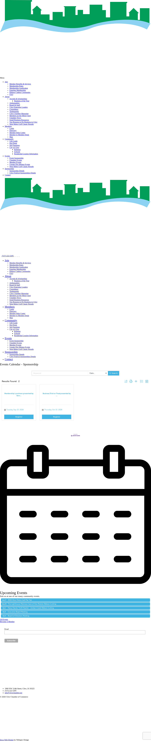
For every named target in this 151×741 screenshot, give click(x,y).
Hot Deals (13, 143)
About (7, 97)
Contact (7, 175)
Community (9, 139)
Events (7, 156)
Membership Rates (16, 86)
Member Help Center (17, 133)
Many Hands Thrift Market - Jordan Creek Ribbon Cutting (31, 608)
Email (6, 629)
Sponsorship (9, 169)
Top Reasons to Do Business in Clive (23, 122)
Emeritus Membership (17, 90)
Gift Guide (13, 141)
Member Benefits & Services (20, 84)
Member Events (15, 162)
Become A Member (7, 622)
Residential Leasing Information (26, 154)
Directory (13, 131)
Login (11, 128)
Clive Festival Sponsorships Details (22, 173)
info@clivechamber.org (13, 693)
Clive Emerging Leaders (18, 107)
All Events (4, 620)
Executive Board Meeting (17, 612)
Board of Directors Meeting (18, 616)
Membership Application (18, 88)
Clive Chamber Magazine (19, 114)
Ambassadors (14, 103)
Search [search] (115, 373)
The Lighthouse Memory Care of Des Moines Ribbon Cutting (32, 604)
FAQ (11, 95)
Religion (17, 150)
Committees (13, 109)
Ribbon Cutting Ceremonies (19, 92)
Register (18, 417)
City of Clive (14, 147)
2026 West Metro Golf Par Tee (20, 600)
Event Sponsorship (16, 158)
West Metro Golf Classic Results (21, 124)
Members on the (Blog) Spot (20, 116)
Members (8, 126)
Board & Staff (14, 105)
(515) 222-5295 (7, 256)
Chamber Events (15, 160)
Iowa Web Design (6, 740)
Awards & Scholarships (18, 99)
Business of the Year (21, 101)
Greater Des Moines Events (19, 164)
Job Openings (14, 145)
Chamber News (15, 118)
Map (11, 137)
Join (6, 82)
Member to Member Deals (19, 135)
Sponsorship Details (16, 171)
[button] (125, 381)
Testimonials (14, 111)
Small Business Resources (19, 120)
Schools (17, 152)
